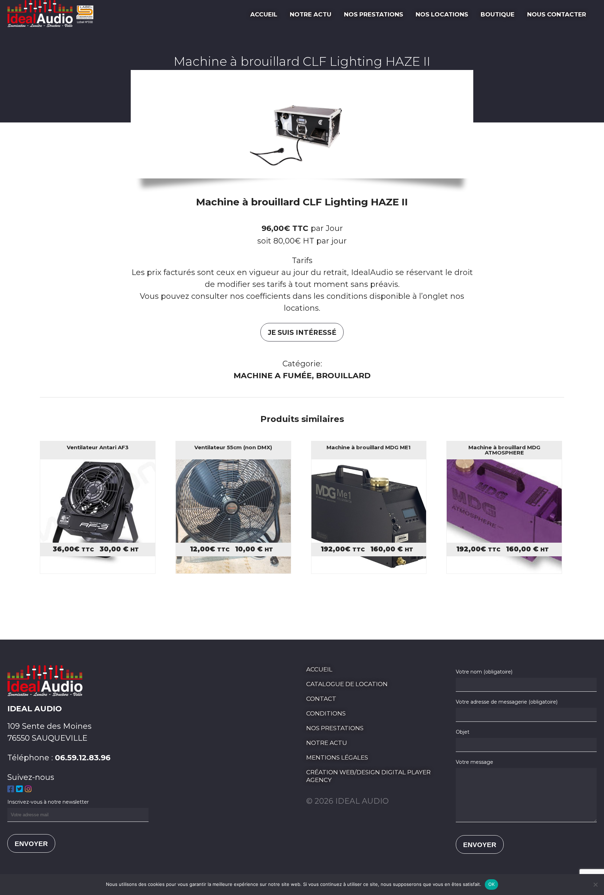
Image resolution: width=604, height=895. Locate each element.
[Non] (595, 884)
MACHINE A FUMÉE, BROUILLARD (302, 375)
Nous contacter (556, 14)
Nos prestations (373, 14)
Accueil (263, 14)
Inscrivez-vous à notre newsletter (48, 802)
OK (491, 884)
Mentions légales (337, 757)
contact (321, 698)
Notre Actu (310, 14)
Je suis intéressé (302, 333)
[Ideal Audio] (53, 24)
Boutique (498, 14)
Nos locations (442, 14)
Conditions (326, 713)
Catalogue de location (347, 684)
